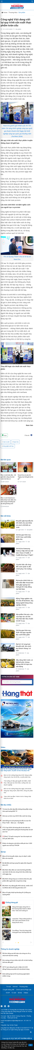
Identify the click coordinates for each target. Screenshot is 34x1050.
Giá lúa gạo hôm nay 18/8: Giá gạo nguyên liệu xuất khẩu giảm (23, 632)
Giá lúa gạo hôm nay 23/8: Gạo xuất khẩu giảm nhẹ (23, 537)
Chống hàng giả (11, 902)
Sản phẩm (22, 12)
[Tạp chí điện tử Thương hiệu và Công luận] (17, 1000)
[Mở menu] (2, 1)
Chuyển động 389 (8, 990)
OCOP (8, 993)
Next (31, 942)
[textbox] (17, 681)
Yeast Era (15, 442)
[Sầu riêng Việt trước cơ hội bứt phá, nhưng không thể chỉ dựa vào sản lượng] (8, 665)
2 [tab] (18, 943)
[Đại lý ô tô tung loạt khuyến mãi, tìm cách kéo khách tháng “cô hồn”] (8, 649)
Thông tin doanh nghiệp (10, 949)
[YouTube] (5, 1006)
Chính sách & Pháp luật (23, 990)
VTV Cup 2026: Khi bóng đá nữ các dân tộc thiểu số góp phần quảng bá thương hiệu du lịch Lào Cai (17, 830)
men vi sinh (6, 442)
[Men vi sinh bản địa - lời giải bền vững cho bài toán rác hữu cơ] (8, 467)
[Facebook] (1, 1006)
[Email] (8, 1006)
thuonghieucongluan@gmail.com (13, 1020)
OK (30, 1045)
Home (5, 12)
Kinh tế (15, 987)
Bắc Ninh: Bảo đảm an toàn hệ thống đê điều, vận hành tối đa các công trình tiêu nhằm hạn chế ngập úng (17, 872)
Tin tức (8, 987)
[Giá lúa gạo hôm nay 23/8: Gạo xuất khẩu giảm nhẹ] (8, 539)
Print (5, 435)
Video (3, 747)
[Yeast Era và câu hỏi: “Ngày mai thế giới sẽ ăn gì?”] (25, 467)
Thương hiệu (13, 12)
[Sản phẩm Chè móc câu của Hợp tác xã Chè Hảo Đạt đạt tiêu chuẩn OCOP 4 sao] (8, 620)
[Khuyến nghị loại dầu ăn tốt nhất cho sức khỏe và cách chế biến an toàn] (8, 525)
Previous (3, 942)
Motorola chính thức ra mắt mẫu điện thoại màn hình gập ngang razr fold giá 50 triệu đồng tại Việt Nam (24, 584)
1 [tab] (16, 943)
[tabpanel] (17, 923)
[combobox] (17, 682)
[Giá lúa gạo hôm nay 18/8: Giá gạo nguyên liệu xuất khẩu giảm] (8, 634)
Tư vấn (14, 993)
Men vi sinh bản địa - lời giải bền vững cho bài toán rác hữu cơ (8, 477)
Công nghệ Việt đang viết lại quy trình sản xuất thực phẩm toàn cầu (16, 22)
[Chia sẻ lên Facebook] (31, 435)
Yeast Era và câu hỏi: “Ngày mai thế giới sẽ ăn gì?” (25, 477)
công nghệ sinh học (8, 446)
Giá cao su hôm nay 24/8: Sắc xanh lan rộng (16, 816)
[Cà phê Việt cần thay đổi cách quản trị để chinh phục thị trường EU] (8, 570)
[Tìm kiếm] (32, 1)
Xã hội (3, 852)
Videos (26, 993)
